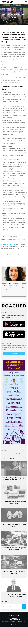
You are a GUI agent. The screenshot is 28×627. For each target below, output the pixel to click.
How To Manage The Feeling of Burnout (14, 572)
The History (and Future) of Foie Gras (14, 525)
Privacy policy (14, 624)
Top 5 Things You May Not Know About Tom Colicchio (14, 595)
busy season (14, 47)
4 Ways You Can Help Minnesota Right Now (14, 502)
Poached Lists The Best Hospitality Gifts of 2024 (14, 549)
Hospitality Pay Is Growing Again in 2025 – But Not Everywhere (14, 479)
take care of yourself (10, 244)
